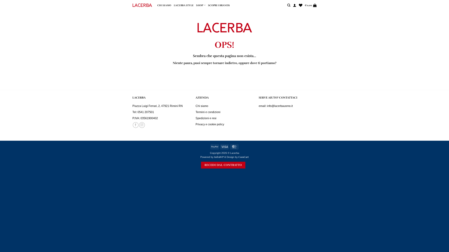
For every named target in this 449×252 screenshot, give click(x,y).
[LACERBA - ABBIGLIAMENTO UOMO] (142, 5)
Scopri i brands (219, 5)
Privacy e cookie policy (210, 124)
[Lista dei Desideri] (300, 5)
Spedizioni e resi (206, 118)
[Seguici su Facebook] (136, 125)
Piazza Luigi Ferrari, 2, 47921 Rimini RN (157, 105)
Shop (199, 5)
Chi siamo (164, 5)
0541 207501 (146, 112)
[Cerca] (288, 5)
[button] (294, 5)
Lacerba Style (184, 5)
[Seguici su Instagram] (142, 125)
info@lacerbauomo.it (280, 105)
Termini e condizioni (208, 112)
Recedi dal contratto (223, 165)
